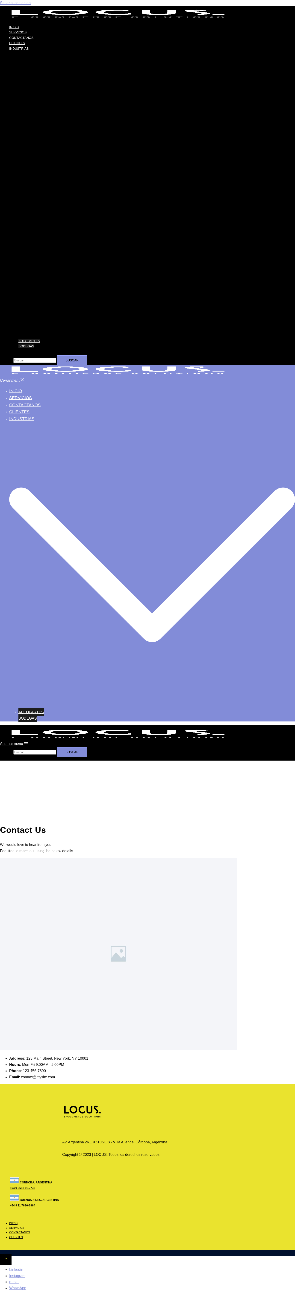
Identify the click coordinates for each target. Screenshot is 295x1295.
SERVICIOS (18, 32)
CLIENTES (17, 43)
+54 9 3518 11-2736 (22, 1188)
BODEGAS (26, 346)
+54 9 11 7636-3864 (22, 1205)
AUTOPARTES (29, 341)
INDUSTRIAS (19, 48)
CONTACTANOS (21, 38)
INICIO (14, 27)
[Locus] (118, 17)
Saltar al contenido (15, 3)
